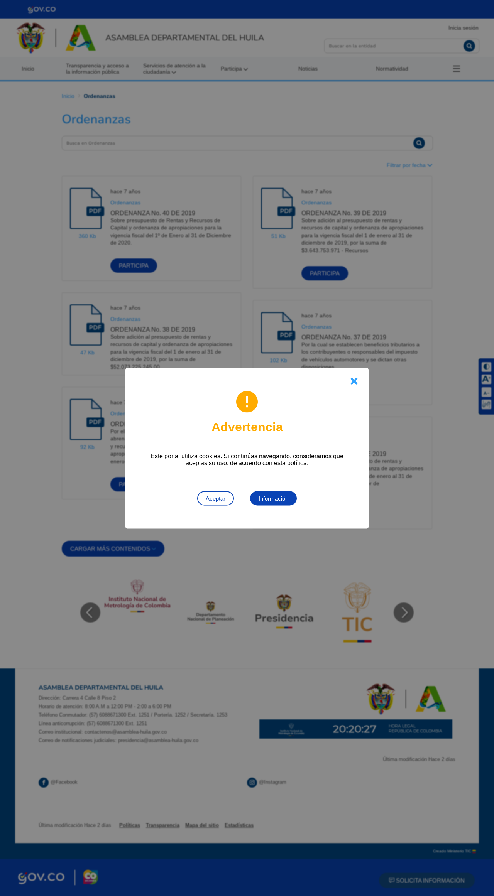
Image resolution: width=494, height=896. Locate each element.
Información (273, 498)
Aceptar (215, 498)
